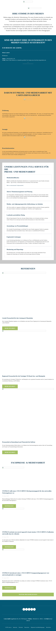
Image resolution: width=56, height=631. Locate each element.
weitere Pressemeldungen (28, 594)
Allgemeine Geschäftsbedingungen (38, 627)
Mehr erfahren (10, 328)
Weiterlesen (9, 506)
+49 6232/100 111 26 (10, 58)
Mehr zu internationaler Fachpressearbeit (15, 185)
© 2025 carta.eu (8, 627)
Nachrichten (48, 627)
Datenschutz (26, 627)
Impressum (15, 627)
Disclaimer (21, 627)
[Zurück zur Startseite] (28, 3)
